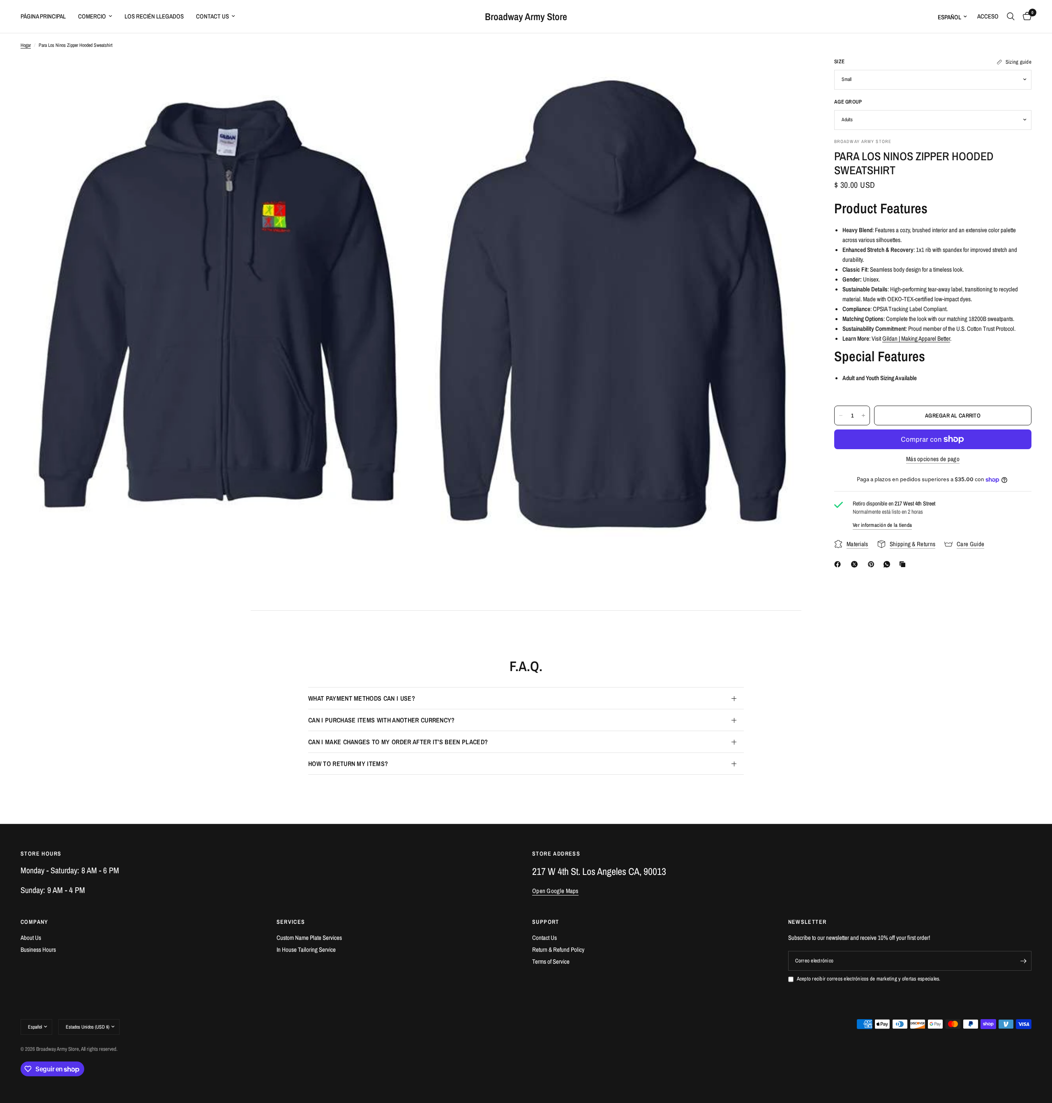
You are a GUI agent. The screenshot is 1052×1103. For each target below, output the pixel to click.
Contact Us (212, 16)
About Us (31, 937)
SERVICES (291, 922)
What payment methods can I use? (361, 698)
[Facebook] (839, 564)
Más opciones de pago (933, 458)
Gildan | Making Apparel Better (916, 338)
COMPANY (34, 922)
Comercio (92, 16)
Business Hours (38, 949)
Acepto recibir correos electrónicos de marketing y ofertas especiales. (869, 978)
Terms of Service (551, 961)
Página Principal (43, 16)
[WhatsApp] (888, 564)
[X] (856, 564)
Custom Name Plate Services (309, 937)
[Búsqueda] (1011, 16)
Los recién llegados (154, 16)
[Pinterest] (873, 564)
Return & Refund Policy (558, 949)
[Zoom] (397, 75)
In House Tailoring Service (306, 949)
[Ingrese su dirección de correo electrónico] (1023, 961)
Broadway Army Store (526, 16)
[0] (1025, 16)
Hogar (26, 45)
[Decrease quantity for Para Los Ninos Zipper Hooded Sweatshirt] (841, 415)
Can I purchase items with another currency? (381, 720)
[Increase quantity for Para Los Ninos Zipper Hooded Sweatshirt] (863, 415)
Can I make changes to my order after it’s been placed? (398, 741)
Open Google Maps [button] (555, 890)
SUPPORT (545, 922)
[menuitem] (46, 16)
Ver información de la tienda (882, 525)
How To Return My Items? (348, 763)
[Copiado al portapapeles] (904, 564)
